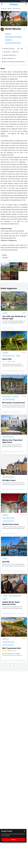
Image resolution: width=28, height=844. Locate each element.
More (14, 665)
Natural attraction (7, 396)
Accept (13, 839)
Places (9, 8)
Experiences (5, 352)
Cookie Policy (7, 835)
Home (4, 8)
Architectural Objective (12, 43)
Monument (8, 40)
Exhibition (5, 595)
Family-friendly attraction (13, 37)
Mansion (8, 34)
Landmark (18, 355)
